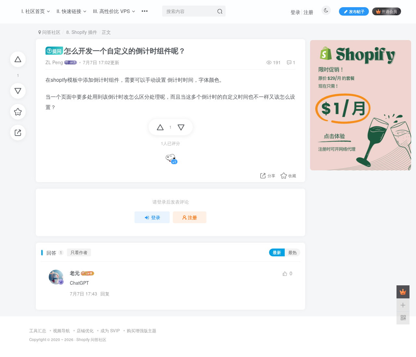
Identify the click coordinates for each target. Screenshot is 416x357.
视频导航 (61, 330)
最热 (292, 252)
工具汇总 (37, 330)
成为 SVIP (110, 330)
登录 (295, 11)
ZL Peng (54, 62)
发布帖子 (357, 11)
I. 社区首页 (33, 10)
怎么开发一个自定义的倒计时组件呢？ (118, 50)
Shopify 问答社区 (91, 339)
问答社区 (50, 32)
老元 (75, 273)
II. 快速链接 (69, 10)
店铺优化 (85, 330)
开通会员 (389, 11)
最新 (277, 252)
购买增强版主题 (141, 330)
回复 (105, 293)
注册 (308, 11)
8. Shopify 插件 (81, 32)
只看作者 (79, 252)
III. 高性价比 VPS (111, 10)
